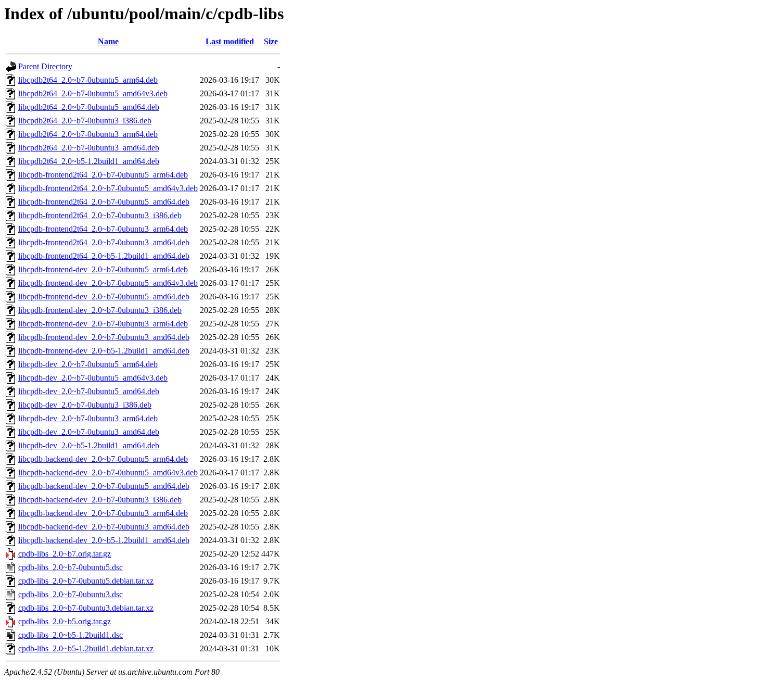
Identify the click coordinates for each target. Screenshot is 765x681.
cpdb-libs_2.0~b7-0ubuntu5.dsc (70, 567)
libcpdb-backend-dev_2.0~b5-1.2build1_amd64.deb (103, 540)
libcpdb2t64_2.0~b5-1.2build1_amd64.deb (88, 161)
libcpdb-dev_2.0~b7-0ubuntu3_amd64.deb (88, 431)
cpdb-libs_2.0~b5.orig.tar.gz (64, 621)
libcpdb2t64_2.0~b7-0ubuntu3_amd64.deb (88, 147)
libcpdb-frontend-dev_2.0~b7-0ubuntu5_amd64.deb (103, 296)
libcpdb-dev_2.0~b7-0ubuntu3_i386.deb (84, 404)
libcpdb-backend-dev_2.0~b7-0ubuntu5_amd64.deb (103, 486)
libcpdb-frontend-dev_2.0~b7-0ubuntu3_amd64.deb (103, 337)
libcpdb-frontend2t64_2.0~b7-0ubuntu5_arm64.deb (103, 174)
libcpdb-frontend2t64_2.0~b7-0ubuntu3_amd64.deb (103, 242)
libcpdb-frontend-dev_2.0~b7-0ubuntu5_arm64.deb (103, 269)
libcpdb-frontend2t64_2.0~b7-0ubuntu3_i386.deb (100, 215)
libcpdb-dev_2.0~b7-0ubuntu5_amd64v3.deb (93, 377)
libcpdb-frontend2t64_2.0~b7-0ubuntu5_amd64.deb (103, 201)
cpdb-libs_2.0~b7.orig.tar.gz (64, 553)
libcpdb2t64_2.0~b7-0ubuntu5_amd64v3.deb (93, 93)
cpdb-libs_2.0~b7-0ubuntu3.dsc (70, 594)
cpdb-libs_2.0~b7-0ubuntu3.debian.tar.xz (86, 607)
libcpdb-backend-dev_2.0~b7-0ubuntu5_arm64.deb (103, 459)
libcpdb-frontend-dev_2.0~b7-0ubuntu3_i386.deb (100, 310)
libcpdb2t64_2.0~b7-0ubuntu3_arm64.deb (88, 134)
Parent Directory (45, 66)
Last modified (230, 41)
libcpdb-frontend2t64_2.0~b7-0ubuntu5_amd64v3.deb (108, 188)
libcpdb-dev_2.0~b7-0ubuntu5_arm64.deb (88, 364)
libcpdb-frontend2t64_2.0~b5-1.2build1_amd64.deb (103, 255)
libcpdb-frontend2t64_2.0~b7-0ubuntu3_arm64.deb (103, 228)
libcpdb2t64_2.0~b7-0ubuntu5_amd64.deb (88, 107)
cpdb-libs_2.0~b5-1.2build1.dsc (70, 634)
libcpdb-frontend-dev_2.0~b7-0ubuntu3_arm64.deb (103, 323)
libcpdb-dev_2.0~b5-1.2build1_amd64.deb (88, 445)
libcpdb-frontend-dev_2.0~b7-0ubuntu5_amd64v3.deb (108, 283)
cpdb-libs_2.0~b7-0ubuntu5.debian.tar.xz (86, 580)
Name (108, 41)
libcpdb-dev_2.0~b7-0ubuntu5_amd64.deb (88, 391)
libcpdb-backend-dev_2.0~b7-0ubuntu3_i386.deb (100, 499)
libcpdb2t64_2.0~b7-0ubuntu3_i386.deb (84, 120)
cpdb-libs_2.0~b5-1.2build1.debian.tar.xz (86, 648)
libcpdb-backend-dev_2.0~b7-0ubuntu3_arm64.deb (103, 513)
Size (271, 41)
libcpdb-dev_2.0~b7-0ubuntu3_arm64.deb (88, 418)
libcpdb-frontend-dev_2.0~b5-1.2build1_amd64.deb (103, 350)
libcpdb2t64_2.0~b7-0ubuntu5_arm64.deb (88, 79)
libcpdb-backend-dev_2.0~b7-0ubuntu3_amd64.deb (103, 526)
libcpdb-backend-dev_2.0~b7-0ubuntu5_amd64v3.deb (108, 472)
